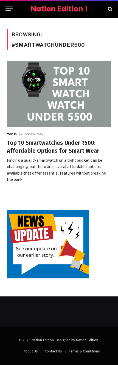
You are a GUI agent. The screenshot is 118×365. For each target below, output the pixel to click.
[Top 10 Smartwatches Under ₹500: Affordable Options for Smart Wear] (59, 94)
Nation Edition (87, 340)
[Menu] (9, 9)
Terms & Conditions (84, 351)
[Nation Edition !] (59, 9)
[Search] (110, 9)
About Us (31, 351)
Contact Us (53, 351)
